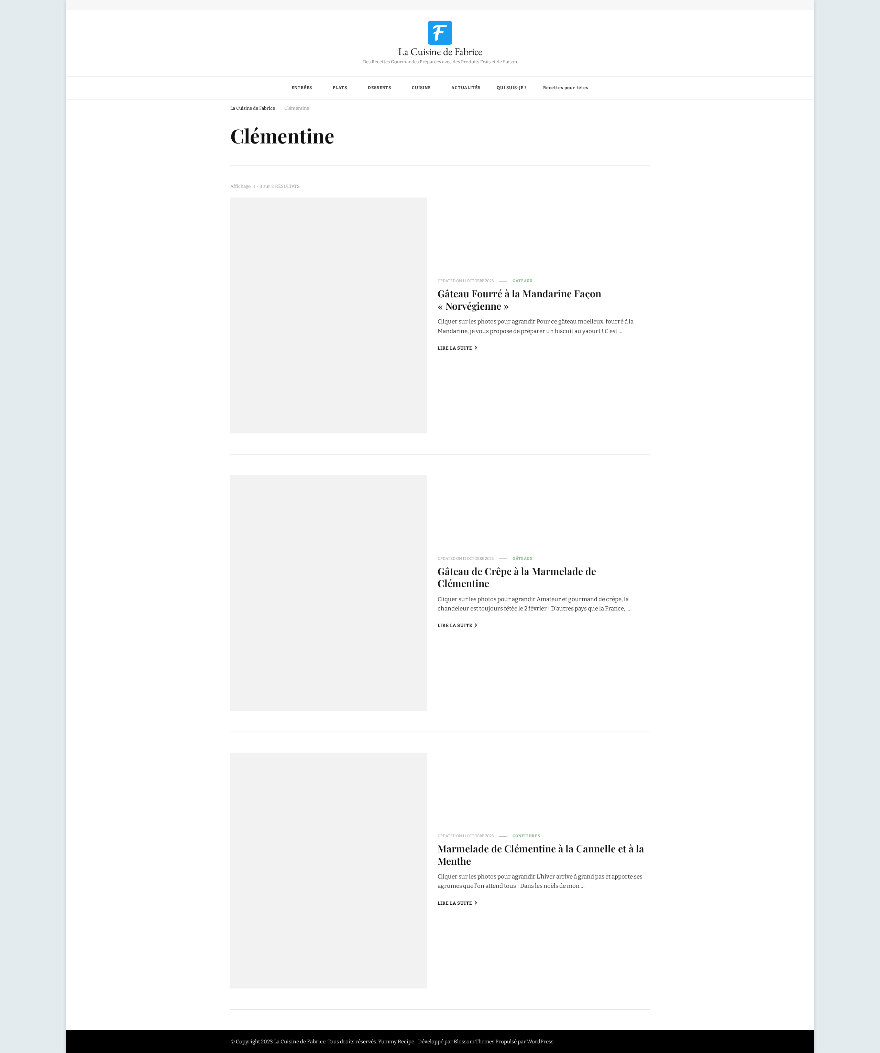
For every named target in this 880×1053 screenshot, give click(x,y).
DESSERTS (379, 87)
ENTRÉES (302, 87)
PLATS (340, 87)
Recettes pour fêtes (565, 87)
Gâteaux (523, 280)
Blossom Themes (474, 1042)
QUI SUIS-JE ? (512, 87)
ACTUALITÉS (466, 87)
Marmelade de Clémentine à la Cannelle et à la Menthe (541, 854)
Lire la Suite (455, 348)
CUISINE (421, 87)
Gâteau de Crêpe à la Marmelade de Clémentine (517, 576)
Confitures (526, 835)
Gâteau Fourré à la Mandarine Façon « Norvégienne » (519, 299)
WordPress (540, 1042)
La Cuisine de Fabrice (440, 51)
